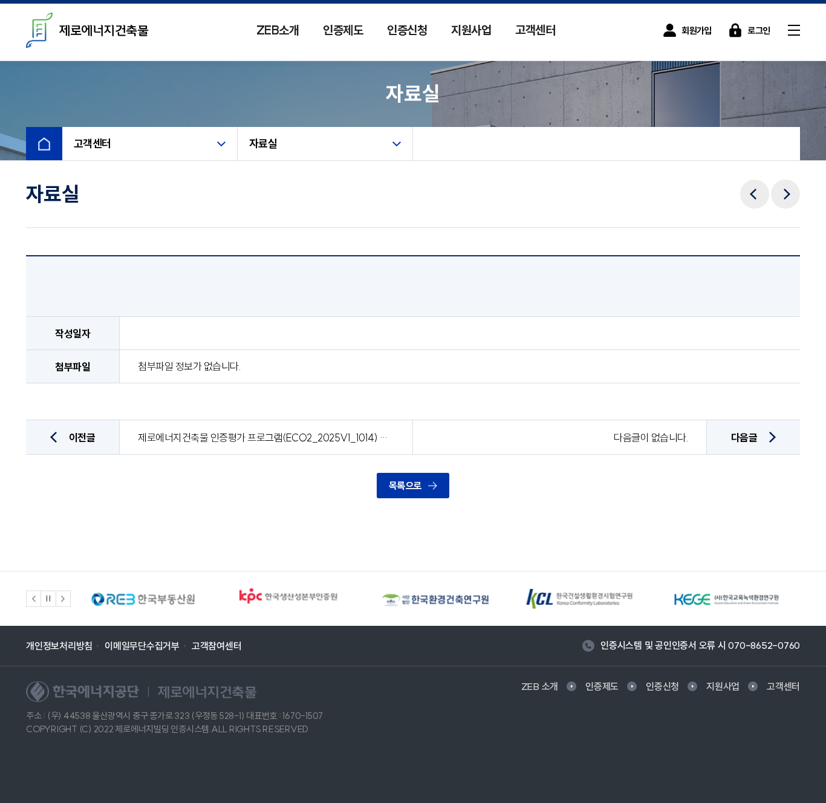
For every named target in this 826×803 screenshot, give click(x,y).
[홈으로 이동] (44, 143)
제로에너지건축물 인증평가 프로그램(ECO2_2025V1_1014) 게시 (266, 437)
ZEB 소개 (540, 686)
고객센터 (535, 29)
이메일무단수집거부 (142, 646)
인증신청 (407, 29)
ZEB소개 (277, 29)
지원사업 (471, 29)
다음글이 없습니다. (651, 437)
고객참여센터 (217, 646)
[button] (34, 598)
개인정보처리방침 (59, 646)
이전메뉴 (754, 186)
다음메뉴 (785, 186)
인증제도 (343, 29)
